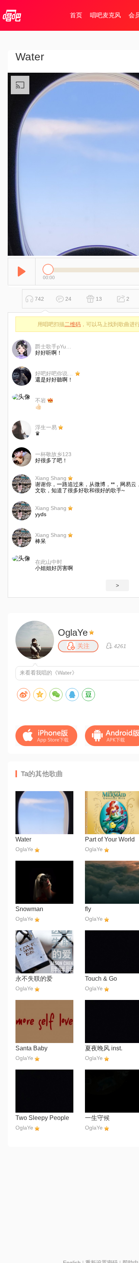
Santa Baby (31, 1048)
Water (23, 839)
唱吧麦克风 (105, 15)
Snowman (29, 909)
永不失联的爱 (34, 978)
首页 (76, 15)
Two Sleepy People (42, 1118)
